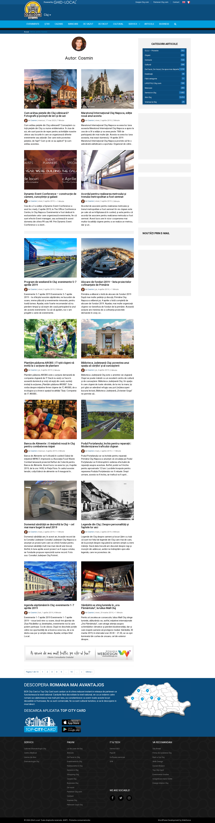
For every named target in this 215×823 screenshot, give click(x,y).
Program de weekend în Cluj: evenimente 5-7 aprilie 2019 (50, 283)
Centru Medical (30, 753)
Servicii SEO (115, 748)
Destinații (149, 74)
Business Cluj (72, 783)
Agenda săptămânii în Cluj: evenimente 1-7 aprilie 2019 (49, 607)
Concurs (148, 60)
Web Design (158, 761)
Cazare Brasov (159, 766)
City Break (157, 748)
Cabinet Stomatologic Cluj (35, 748)
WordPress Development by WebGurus (174, 820)
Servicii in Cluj (150, 93)
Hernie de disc (30, 757)
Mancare (148, 88)
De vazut (70, 787)
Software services (117, 757)
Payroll (112, 753)
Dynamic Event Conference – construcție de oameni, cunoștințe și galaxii (50, 195)
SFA (111, 761)
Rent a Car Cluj (159, 757)
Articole (70, 753)
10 (71, 672)
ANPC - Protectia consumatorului (76, 820)
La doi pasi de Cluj (74, 748)
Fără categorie (151, 79)
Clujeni (147, 55)
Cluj (46, 14)
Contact (176, 2)
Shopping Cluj (73, 774)
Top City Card (158, 770)
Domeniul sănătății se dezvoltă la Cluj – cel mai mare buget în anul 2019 (49, 526)
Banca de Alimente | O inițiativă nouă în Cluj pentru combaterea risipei (49, 445)
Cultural (148, 65)
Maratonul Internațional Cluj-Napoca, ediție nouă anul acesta (106, 114)
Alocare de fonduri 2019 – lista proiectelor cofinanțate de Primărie (106, 283)
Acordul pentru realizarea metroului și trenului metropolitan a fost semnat (103, 195)
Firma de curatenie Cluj (162, 753)
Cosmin (34, 120)
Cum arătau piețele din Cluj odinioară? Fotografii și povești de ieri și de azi (46, 114)
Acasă (26, 32)
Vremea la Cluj (151, 102)
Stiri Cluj (148, 97)
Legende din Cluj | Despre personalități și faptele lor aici (105, 526)
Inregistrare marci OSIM (162, 779)
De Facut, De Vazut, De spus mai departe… (162, 69)
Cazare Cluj (71, 779)
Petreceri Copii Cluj (75, 805)
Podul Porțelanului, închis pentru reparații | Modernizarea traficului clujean (106, 445)
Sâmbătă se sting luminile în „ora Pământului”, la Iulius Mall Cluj (100, 607)
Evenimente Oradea (161, 774)
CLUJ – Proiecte (151, 50)
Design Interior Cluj (160, 783)
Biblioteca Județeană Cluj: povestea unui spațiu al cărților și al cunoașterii (105, 364)
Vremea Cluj (72, 800)
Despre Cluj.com (142, 2)
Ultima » (89, 672)
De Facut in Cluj (73, 757)
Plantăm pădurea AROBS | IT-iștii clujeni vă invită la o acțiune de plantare (49, 364)
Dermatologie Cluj (31, 761)
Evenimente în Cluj (74, 761)
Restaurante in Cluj (74, 766)
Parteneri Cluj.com (160, 2)
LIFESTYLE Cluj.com (153, 83)
